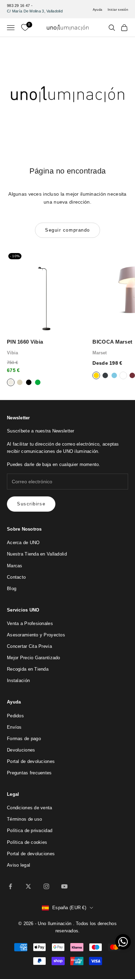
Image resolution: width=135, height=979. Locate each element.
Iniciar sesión (118, 9)
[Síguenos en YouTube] (64, 886)
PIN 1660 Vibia (25, 342)
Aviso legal (18, 865)
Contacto (16, 577)
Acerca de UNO (23, 542)
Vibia (12, 352)
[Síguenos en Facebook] (10, 886)
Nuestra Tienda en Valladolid (37, 554)
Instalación (18, 680)
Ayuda (97, 9)
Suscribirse (31, 503)
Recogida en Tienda (27, 669)
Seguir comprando (67, 230)
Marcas (14, 565)
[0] (24, 27)
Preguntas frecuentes (29, 772)
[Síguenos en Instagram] (46, 886)
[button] (123, 942)
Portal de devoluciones (31, 761)
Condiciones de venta (29, 807)
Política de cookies (27, 842)
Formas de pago (24, 738)
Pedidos (15, 715)
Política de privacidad (29, 830)
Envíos (14, 727)
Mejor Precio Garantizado (33, 657)
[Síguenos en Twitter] (28, 886)
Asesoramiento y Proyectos (36, 634)
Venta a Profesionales (30, 623)
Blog (11, 588)
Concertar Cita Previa (29, 646)
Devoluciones (21, 750)
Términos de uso (24, 819)
